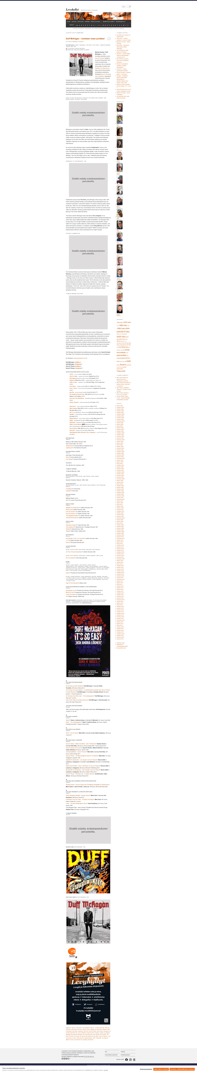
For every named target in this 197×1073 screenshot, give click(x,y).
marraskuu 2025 (121, 421)
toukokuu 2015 (120, 630)
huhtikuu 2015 (120, 632)
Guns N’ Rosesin (99, 58)
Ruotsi (118, 365)
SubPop (104, 1034)
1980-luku (107, 1027)
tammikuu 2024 (120, 455)
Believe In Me (106, 1029)
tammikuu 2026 (120, 417)
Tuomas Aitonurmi (119, 291)
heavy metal (120, 345)
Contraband (69, 1031)
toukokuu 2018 (120, 569)
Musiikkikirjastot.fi (120, 21)
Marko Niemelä (119, 207)
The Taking (82, 1036)
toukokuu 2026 (120, 410)
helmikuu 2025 (120, 434)
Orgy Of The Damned (71, 583)
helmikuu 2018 (120, 574)
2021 (127, 337)
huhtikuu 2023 (120, 470)
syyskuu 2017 (120, 582)
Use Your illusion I (103, 1036)
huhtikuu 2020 (120, 530)
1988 (128, 325)
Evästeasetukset (146, 1069)
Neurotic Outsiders (77, 1034)
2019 (123, 334)
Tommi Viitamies (119, 267)
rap (125, 361)
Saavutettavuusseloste (111, 1055)
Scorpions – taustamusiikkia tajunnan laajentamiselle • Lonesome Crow (123, 55)
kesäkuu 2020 (120, 526)
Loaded (101, 1033)
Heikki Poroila (118, 161)
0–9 (77, 25)
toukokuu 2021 (120, 508)
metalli (127, 352)
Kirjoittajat (87, 21)
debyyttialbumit (119, 343)
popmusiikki (121, 355)
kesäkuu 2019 (120, 547)
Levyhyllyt (72, 9)
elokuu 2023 (120, 463)
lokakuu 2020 (120, 519)
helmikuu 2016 (120, 615)
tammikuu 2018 (120, 576)
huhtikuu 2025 (120, 431)
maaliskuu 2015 (120, 634)
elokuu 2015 (120, 625)
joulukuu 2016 (120, 598)
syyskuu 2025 (120, 424)
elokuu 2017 (120, 584)
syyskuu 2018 (120, 562)
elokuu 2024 (120, 445)
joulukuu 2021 (120, 497)
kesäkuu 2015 (120, 628)
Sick (101, 1034)
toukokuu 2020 (120, 528)
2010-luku (79, 1029)
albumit (118, 341)
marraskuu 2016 (121, 599)
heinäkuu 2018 (120, 565)
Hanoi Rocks (100, 1031)
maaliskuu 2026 (120, 414)
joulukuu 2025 (120, 419)
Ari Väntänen (80, 41)
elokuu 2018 (120, 564)
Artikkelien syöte (121, 643)
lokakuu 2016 (120, 601)
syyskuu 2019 (120, 542)
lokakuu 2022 (120, 480)
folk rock (124, 343)
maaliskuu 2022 (120, 492)
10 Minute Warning (99, 1027)
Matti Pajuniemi (119, 219)
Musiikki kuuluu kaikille (108, 21)
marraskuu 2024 (121, 439)
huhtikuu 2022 (120, 490)
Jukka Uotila (120, 185)
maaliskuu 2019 (120, 552)
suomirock (128, 365)
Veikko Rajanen (119, 315)
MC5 (71, 412)
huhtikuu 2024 (120, 450)
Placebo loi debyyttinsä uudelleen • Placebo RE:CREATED (122, 65)
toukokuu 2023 (120, 468)
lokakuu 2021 (120, 501)
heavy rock (125, 345)
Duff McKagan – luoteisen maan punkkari (85, 38)
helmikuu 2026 (120, 416)
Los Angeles (107, 1033)
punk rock (122, 361)
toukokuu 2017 (120, 589)
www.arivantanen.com (80, 358)
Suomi (123, 364)
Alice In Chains (105, 74)
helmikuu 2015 (120, 635)
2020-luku (121, 336)
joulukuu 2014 (120, 639)
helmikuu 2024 (120, 453)
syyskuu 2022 (120, 482)
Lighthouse (69, 448)
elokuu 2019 (120, 543)
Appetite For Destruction (96, 1029)
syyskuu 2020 (120, 521)
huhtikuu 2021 (120, 509)
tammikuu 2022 (120, 496)
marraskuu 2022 (121, 479)
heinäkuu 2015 (120, 627)
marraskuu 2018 (121, 559)
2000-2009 (74, 1029)
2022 (118, 339)
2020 (125, 334)
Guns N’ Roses (92, 1031)
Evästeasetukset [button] (125, 1055)
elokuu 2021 (120, 504)
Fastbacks (80, 1031)
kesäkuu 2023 (120, 467)
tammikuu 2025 (120, 436)
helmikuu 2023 (120, 473)
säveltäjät (124, 367)
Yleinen (73, 1027)
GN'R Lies (85, 1031)
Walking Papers (88, 1038)
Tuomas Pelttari (118, 303)
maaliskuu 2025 (120, 433)
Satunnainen (80, 21)
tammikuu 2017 (120, 596)
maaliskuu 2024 (120, 451)
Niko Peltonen (119, 231)
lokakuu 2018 (120, 560)
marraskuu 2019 (121, 538)
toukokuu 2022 (120, 489)
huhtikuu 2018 (120, 571)
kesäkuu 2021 (120, 506)
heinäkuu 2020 (120, 525)
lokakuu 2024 (120, 441)
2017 (120, 334)
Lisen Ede (119, 195)
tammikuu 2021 (120, 514)
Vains (74, 1038)
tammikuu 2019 (120, 555)
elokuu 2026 (120, 405)
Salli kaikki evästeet (161, 1069)
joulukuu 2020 (120, 516)
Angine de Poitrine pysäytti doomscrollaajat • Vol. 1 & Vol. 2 (124, 86)
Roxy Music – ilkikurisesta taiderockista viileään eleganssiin (123, 46)
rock (94, 1034)
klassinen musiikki (120, 350)
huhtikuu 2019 (120, 550)
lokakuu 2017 (120, 581)
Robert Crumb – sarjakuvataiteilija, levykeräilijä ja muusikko (123, 397)
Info (106, 1051)
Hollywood (106, 1031)
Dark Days (74, 1031)
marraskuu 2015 (121, 620)
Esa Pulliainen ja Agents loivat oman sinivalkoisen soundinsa (123, 60)
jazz (129, 347)
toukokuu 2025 (120, 429)
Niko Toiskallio (119, 243)
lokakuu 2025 (120, 422)
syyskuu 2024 (120, 443)
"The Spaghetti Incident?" (88, 1027)
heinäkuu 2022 (120, 485)
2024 (123, 339)
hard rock (128, 343)
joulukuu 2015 (120, 618)
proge (118, 358)
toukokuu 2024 (120, 448)
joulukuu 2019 (120, 536)
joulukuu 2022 (120, 477)
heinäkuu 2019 (120, 545)
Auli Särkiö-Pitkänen (119, 137)
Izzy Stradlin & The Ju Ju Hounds (75, 538)
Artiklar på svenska (95, 21)
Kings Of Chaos (90, 1033)
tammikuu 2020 (120, 535)
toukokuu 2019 (120, 548)
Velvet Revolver (80, 1038)
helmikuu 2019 (120, 553)
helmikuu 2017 (120, 594)
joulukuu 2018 (120, 557)
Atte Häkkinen (119, 125)
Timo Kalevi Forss (119, 255)
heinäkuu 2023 (120, 465)
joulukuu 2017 (120, 577)
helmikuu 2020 (120, 533)
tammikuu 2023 (120, 475)
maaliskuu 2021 (120, 511)
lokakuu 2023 (120, 460)
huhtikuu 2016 (120, 611)
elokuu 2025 (120, 426)
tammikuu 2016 (120, 616)
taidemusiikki (120, 368)
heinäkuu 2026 (120, 407)
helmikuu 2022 (120, 494)
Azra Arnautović (119, 149)
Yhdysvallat (98, 1038)
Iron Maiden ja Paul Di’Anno (77, 394)
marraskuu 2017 (121, 579)
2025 (126, 339)
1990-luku (68, 1029)
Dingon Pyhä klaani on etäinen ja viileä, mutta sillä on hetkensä (124, 384)
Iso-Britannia (123, 347)
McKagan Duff (69, 1034)
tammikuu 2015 (120, 637)
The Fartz (71, 1036)
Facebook (78, 364)
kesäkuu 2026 (120, 409)
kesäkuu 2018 (120, 567)
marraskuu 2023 (121, 458)
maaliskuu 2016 (120, 613)
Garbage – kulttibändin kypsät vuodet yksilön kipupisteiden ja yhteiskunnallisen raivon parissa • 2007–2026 (122, 79)
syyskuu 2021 (120, 502)
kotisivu (77, 362)
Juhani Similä (118, 173)
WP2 (94, 1038)
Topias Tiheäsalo (119, 279)
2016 (118, 334)
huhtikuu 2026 (120, 412)
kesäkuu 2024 (120, 446)
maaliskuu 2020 (120, 531)
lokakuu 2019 (120, 540)
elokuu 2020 (120, 523)
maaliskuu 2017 (120, 593)
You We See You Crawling (80, 1039)
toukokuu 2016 (120, 610)
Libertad (97, 1033)
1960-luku (120, 322)
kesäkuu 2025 (120, 427)
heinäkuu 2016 (120, 606)
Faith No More (73, 382)
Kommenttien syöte (121, 648)
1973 (118, 325)
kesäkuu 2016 (120, 608)
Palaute (123, 1051)
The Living (76, 1036)
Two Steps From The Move (92, 1036)
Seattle (97, 1034)
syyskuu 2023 (120, 462)
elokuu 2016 (120, 605)
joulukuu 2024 (120, 438)
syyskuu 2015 (120, 623)
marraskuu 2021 (121, 499)
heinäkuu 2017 (120, 586)
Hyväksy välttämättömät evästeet (182, 1069)
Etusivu (68, 21)
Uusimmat (73, 21)
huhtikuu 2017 (120, 591)
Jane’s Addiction (99, 76)
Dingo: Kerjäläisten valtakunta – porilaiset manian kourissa (124, 389)
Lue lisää (106, 1070)
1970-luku (127, 322)
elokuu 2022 (120, 484)
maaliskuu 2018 (120, 572)
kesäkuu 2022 (120, 487)
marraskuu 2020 (121, 518)
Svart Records (119, 367)
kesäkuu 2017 (120, 587)
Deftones (72, 380)
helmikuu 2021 (120, 513)
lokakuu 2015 (120, 622)
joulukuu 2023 (120, 456)
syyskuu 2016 (120, 603)
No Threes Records (87, 1034)
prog (127, 355)
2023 (120, 339)
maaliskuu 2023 (120, 472)
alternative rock (123, 341)
